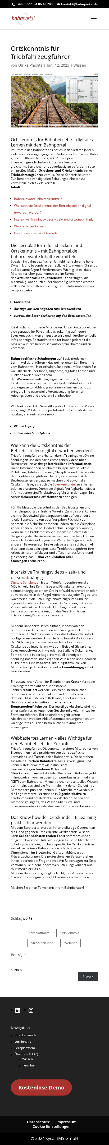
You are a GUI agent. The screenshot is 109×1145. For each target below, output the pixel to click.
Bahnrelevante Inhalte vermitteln (38, 198)
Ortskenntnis (69, 933)
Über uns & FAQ (26, 1054)
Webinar (70, 943)
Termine (28, 1065)
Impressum (66, 1121)
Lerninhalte (23, 1041)
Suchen (16, 970)
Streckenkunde (64, 484)
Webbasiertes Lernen (30, 226)
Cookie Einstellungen (52, 1126)
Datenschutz (38, 1121)
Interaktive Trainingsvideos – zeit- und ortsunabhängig (54, 219)
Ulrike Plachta (30, 65)
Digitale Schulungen (25, 582)
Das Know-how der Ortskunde (36, 233)
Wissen (80, 65)
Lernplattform (39, 933)
